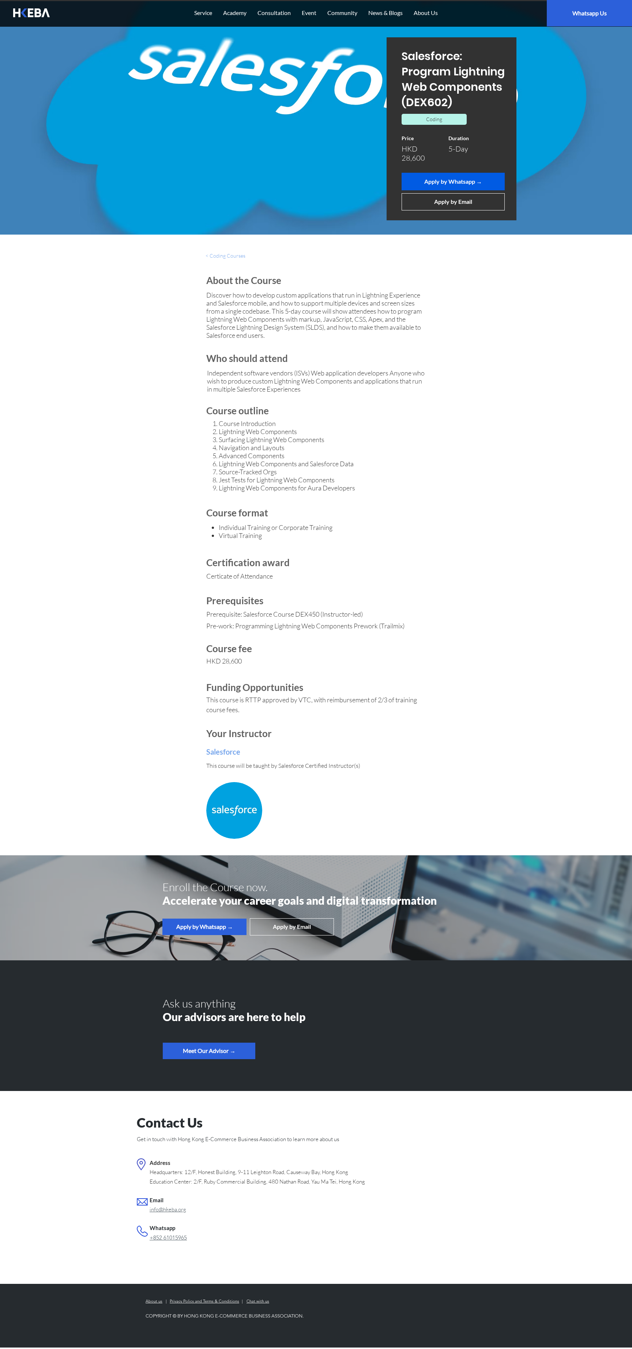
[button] (209, 1051)
